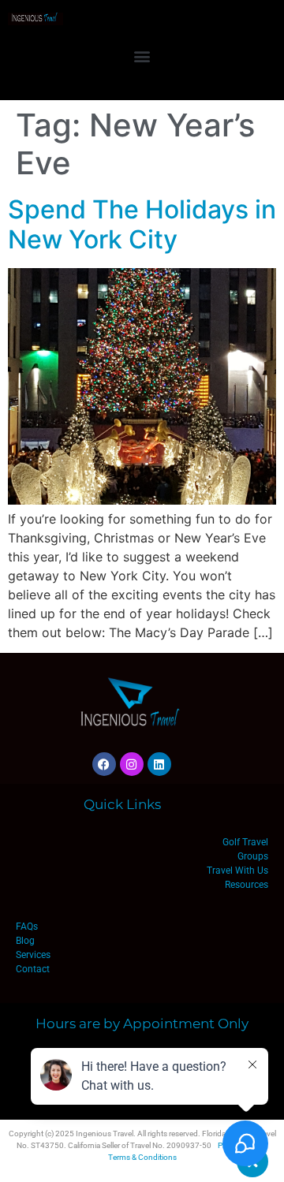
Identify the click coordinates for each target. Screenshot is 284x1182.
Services (33, 954)
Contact (33, 969)
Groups (252, 856)
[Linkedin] (159, 764)
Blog (25, 940)
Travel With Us (237, 870)
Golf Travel (245, 842)
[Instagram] (132, 764)
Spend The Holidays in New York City (142, 224)
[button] (142, 56)
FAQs (27, 926)
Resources (246, 884)
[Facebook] (104, 764)
